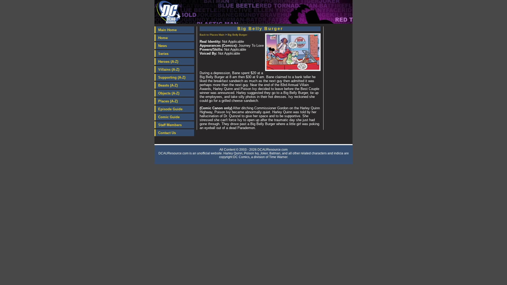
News (162, 46)
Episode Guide (170, 109)
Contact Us (167, 133)
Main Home (167, 30)
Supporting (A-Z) (171, 77)
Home (163, 38)
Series (163, 54)
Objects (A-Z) (168, 93)
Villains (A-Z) (168, 70)
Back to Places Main (212, 34)
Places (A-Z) (168, 101)
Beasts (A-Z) (168, 85)
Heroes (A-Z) (168, 62)
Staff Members (170, 125)
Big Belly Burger (237, 34)
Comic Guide (169, 117)
